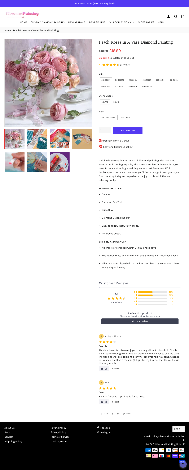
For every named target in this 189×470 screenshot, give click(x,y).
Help (161, 22)
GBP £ (177, 429)
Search (8, 432)
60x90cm (105, 86)
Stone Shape (106, 95)
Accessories (146, 22)
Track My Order (59, 441)
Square (104, 102)
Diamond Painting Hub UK (170, 444)
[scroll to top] (183, 464)
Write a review (140, 321)
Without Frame (108, 118)
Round (116, 102)
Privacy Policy (58, 432)
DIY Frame (125, 118)
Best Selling (97, 22)
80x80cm (132, 86)
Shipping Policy (13, 441)
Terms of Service (60, 436)
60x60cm (160, 80)
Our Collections (120, 22)
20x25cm (105, 80)
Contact (8, 436)
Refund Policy (58, 427)
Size (101, 73)
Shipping (104, 57)
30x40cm (119, 80)
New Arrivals (76, 22)
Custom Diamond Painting (48, 22)
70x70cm (119, 86)
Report (115, 368)
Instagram (106, 432)
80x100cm (147, 86)
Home (23, 22)
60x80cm (174, 80)
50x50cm (146, 80)
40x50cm (133, 80)
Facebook (105, 427)
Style (101, 111)
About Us (9, 427)
